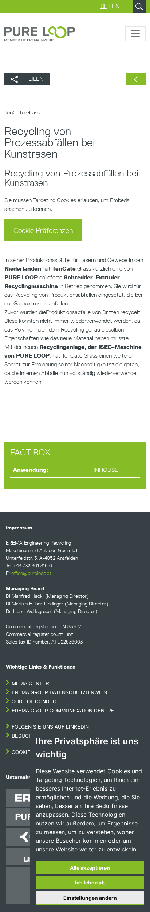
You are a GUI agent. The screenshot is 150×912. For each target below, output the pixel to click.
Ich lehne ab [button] (90, 882)
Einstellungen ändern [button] (90, 898)
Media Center (30, 683)
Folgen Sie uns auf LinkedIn (50, 727)
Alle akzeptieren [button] (90, 868)
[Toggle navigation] (135, 33)
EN (115, 6)
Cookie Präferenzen (43, 230)
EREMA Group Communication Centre (63, 711)
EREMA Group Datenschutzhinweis (59, 693)
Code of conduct (35, 702)
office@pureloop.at (31, 573)
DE (103, 6)
